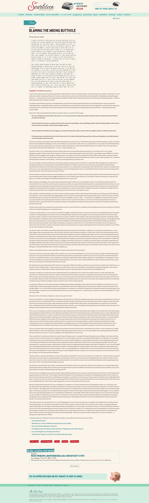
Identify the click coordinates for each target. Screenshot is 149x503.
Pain (31, 22)
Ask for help (81, 6)
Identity (29, 14)
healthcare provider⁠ (35, 153)
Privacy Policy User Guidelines (105, 499)
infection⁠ (84, 155)
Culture (120, 14)
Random (127, 14)
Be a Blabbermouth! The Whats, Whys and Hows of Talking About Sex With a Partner (57, 429)
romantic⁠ (68, 323)
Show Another (74, 466)
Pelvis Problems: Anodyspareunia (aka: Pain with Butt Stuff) (58, 455)
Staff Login (38, 501)
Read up (79, 3)
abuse (65, 441)
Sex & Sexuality (52, 14)
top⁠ (58, 367)
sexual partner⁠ (59, 195)
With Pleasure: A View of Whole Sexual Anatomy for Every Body (51, 423)
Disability (103, 14)
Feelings (111, 14)
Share (117, 18)
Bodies (21, 14)
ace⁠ (50, 395)
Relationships (39, 14)
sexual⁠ (116, 96)
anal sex (34, 441)
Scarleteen (31, 485)
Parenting (87, 14)
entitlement (46, 441)
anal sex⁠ (81, 151)
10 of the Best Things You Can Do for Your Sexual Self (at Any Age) (52, 434)
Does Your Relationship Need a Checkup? (44, 426)
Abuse (95, 14)
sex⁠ (52, 116)
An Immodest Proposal (39, 420)
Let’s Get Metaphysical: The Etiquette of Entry (46, 431)
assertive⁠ (32, 375)
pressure (74, 441)
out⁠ (58, 113)
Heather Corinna (36, 90)
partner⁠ (46, 146)
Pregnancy (77, 14)
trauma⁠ (96, 214)
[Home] (41, 6)
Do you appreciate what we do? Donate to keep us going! (55, 476)
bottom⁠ (95, 207)
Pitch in (79, 9)
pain (57, 441)
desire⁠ (103, 136)
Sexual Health (66, 14)
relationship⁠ (42, 214)
